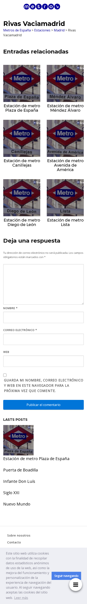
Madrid (59, 30)
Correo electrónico (20, 330)
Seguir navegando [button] (66, 576)
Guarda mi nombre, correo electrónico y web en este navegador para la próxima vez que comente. (43, 385)
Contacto (14, 542)
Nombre (10, 308)
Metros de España (17, 30)
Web (6, 352)
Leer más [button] (21, 597)
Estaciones (42, 30)
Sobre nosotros (19, 535)
